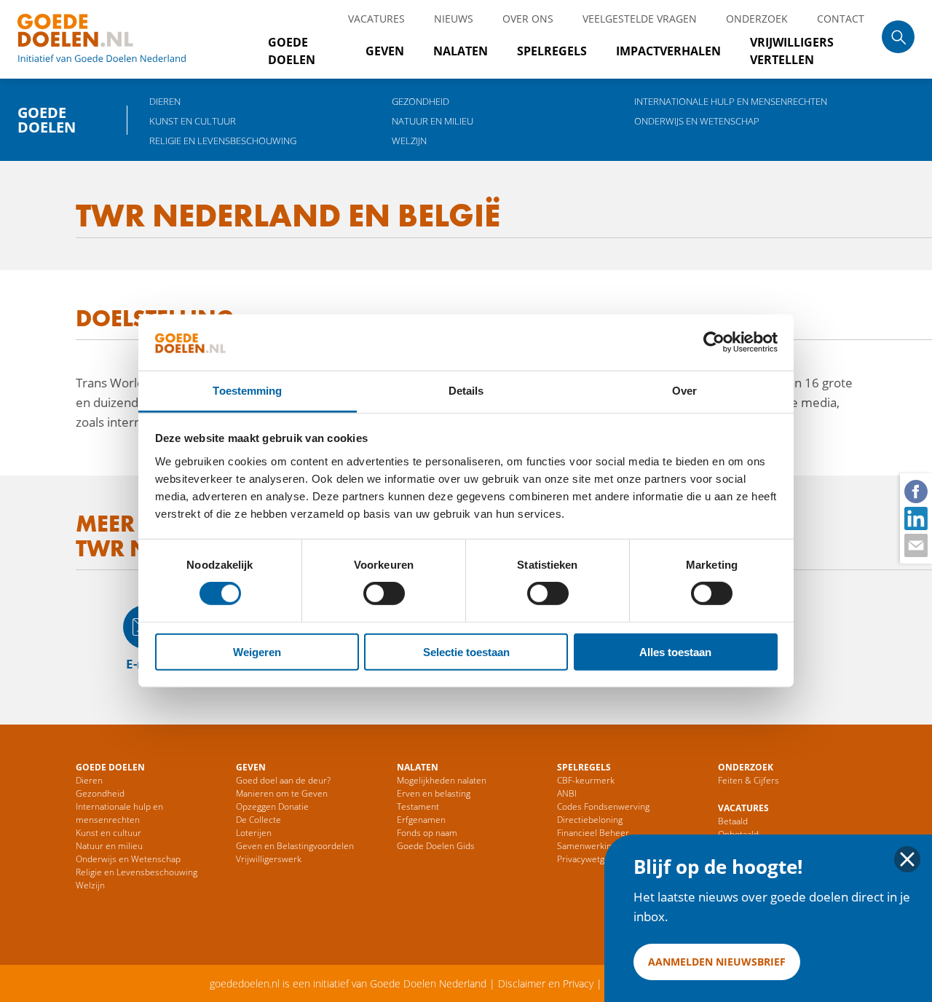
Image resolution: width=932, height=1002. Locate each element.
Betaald (733, 821)
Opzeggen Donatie (272, 806)
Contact (840, 18)
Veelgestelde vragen (639, 18)
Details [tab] (466, 390)
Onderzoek (757, 18)
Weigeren (257, 651)
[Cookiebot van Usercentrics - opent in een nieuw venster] (714, 342)
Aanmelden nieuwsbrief (717, 962)
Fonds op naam (427, 833)
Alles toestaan (675, 651)
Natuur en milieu (432, 120)
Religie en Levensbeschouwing (222, 140)
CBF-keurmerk (586, 780)
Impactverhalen (668, 51)
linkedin (915, 518)
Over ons (527, 18)
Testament (418, 806)
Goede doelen (119, 39)
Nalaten (460, 51)
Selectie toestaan (466, 651)
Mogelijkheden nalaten (441, 780)
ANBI (567, 793)
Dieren (165, 101)
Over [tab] (684, 390)
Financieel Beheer (593, 833)
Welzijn (409, 140)
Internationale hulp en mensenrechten (730, 101)
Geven (385, 51)
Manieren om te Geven (282, 793)
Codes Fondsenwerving (603, 806)
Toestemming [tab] (247, 390)
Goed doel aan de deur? (283, 780)
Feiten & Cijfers (748, 780)
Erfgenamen (421, 819)
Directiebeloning (590, 819)
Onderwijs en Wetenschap (696, 120)
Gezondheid (420, 101)
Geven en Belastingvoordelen (295, 846)
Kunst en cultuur (192, 120)
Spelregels (552, 51)
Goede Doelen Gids (436, 846)
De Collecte (258, 819)
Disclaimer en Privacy (545, 983)
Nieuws (453, 18)
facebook (915, 491)
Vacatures (376, 18)
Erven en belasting (433, 793)
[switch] (384, 593)
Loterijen (254, 833)
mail (915, 545)
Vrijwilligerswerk (268, 859)
